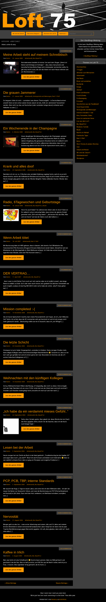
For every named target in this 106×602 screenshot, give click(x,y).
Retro (78, 141)
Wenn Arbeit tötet (16, 238)
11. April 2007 (16, 277)
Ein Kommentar (65, 198)
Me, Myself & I (37, 58)
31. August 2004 (17, 520)
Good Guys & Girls (83, 107)
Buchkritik (80, 84)
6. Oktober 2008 (17, 132)
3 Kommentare (66, 269)
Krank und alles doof (18, 166)
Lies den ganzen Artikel (31, 77)
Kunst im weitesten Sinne (85, 118)
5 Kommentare (66, 162)
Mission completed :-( (19, 309)
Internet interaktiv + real (85, 113)
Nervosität (10, 516)
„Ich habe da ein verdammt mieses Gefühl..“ (35, 411)
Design (79, 87)
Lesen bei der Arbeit (18, 447)
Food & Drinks (81, 95)
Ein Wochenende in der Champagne (30, 128)
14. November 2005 (18, 312)
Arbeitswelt (28, 58)
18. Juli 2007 (16, 241)
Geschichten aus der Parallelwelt (88, 104)
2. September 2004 (18, 484)
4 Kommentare (66, 51)
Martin (8, 58)
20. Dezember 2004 (18, 346)
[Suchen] (91, 34)
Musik (44, 205)
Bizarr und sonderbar (84, 81)
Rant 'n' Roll (56, 96)
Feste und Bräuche (83, 93)
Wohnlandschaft (82, 155)
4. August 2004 (17, 556)
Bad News (80, 78)
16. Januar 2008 (17, 205)
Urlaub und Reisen (83, 150)
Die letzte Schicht (16, 342)
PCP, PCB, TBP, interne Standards (28, 481)
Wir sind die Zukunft (83, 153)
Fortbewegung (81, 98)
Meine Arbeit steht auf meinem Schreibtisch (35, 54)
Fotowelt (80, 101)
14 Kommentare (65, 89)
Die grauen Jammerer (19, 92)
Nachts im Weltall (83, 133)
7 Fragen (80, 70)
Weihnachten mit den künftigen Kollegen (33, 378)
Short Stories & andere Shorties (88, 144)
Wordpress (80, 158)
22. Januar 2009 (17, 58)
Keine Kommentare (64, 234)
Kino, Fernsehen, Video (84, 115)
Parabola (54, 599)
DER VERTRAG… (16, 273)
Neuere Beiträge (62, 583)
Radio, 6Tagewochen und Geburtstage (31, 202)
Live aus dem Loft (83, 121)
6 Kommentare (66, 124)
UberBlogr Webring (90, 56)
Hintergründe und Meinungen (42, 96)
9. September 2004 (18, 451)
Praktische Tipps (82, 135)
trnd (78, 147)
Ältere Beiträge (10, 583)
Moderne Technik (82, 127)
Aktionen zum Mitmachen (85, 73)
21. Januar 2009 (17, 96)
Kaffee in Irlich (13, 552)
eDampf (79, 90)
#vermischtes (81, 67)
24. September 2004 (18, 415)
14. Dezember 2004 (18, 382)
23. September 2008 (18, 170)
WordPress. (63, 599)
